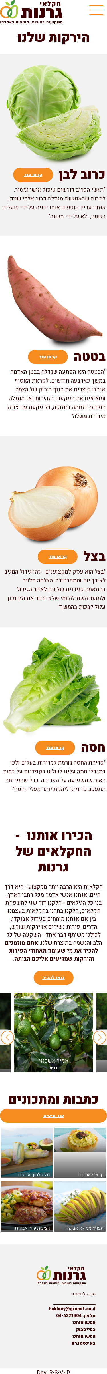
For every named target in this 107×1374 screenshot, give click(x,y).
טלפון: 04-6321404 (76, 1315)
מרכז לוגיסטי (84, 1294)
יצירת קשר (86, 1300)
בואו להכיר (53, 977)
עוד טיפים (53, 1115)
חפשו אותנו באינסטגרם (84, 1340)
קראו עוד (33, 174)
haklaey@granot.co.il (72, 1308)
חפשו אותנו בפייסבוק (84, 1326)
